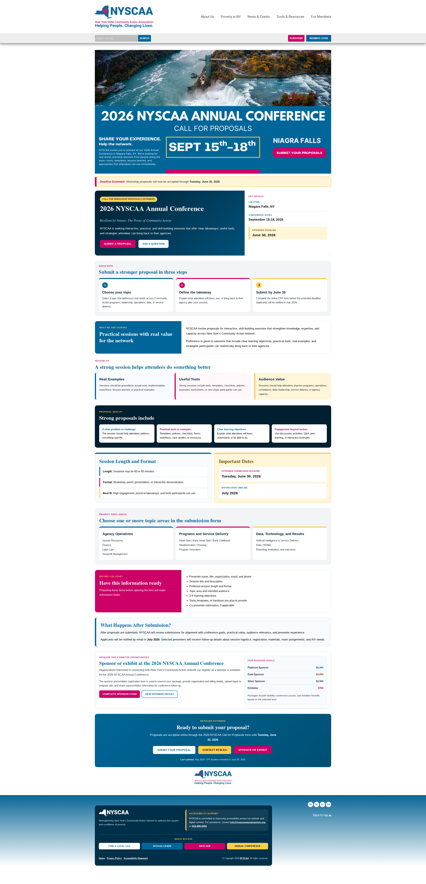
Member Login (319, 38)
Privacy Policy (114, 858)
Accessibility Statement (136, 858)
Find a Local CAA (119, 846)
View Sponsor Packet (159, 694)
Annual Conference (248, 846)
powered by (205, 875)
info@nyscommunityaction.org (247, 822)
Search (144, 38)
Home (102, 858)
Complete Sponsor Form (120, 694)
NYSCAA (244, 858)
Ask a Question (153, 243)
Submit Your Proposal (174, 749)
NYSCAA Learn (162, 846)
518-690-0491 (199, 826)
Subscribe (296, 38)
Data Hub (205, 846)
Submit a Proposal (118, 243)
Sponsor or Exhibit (252, 749)
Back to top (320, 815)
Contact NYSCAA (215, 749)
